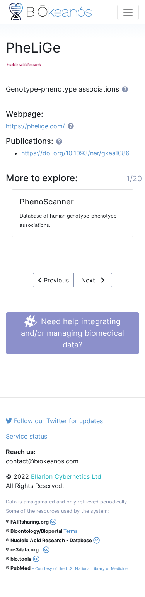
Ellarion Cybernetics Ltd (66, 476)
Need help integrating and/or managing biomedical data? (72, 333)
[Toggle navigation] (128, 12)
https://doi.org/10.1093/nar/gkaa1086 (75, 153)
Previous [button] (55, 280)
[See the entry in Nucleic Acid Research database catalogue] (27, 64)
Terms (70, 531)
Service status (26, 436)
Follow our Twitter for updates (57, 421)
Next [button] (91, 280)
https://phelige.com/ (35, 126)
